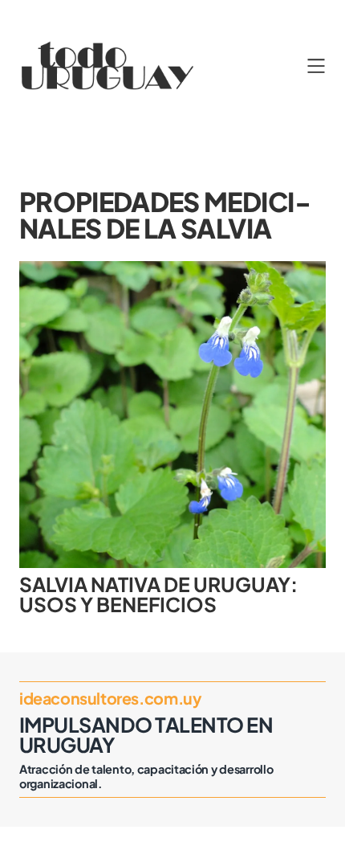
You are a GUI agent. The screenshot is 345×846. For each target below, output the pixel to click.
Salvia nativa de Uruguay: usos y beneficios (158, 594)
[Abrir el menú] (316, 66)
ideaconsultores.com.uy (110, 698)
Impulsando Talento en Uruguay (146, 735)
